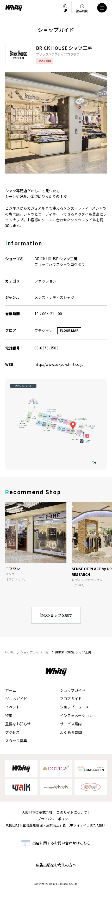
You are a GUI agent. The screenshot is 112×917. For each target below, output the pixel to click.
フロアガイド (71, 698)
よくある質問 (71, 732)
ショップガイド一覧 (34, 652)
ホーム (10, 690)
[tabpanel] (56, 123)
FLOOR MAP (69, 331)
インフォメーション (76, 715)
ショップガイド (72, 690)
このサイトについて (72, 812)
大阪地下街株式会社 (37, 812)
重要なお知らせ (18, 723)
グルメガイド (16, 698)
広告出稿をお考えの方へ (56, 864)
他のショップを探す (56, 615)
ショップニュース (74, 706)
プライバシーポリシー (54, 818)
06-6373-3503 (46, 347)
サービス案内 (71, 723)
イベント (12, 706)
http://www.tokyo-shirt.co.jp (59, 364)
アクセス (12, 732)
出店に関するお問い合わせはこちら (61, 842)
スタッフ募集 (16, 740)
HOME (9, 652)
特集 (9, 715)
